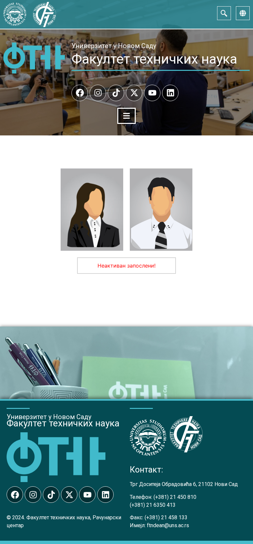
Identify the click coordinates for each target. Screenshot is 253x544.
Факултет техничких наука (154, 59)
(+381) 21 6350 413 (153, 505)
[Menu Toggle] (126, 116)
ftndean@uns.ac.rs (168, 525)
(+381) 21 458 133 (166, 517)
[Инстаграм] (98, 93)
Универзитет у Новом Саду (113, 46)
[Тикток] (116, 93)
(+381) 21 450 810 (175, 497)
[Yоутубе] (152, 93)
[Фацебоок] (79, 93)
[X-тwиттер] (134, 93)
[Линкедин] (170, 93)
